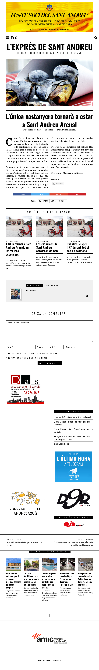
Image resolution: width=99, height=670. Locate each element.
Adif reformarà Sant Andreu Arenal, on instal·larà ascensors (19, 249)
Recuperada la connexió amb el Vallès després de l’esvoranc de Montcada (85, 579)
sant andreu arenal (58, 201)
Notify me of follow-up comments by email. (34, 353)
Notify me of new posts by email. (28, 358)
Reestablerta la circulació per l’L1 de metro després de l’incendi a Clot (67, 579)
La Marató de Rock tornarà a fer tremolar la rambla (73, 417)
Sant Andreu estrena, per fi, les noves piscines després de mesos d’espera (13, 580)
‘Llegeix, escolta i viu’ (61, 443)
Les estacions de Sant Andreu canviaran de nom (47, 247)
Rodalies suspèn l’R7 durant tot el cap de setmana (78, 247)
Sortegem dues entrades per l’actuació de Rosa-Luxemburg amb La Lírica (72, 438)
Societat (49, 130)
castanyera (43, 201)
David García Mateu (66, 130)
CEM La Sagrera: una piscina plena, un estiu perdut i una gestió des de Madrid (49, 580)
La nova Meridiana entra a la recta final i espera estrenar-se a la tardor (31, 579)
